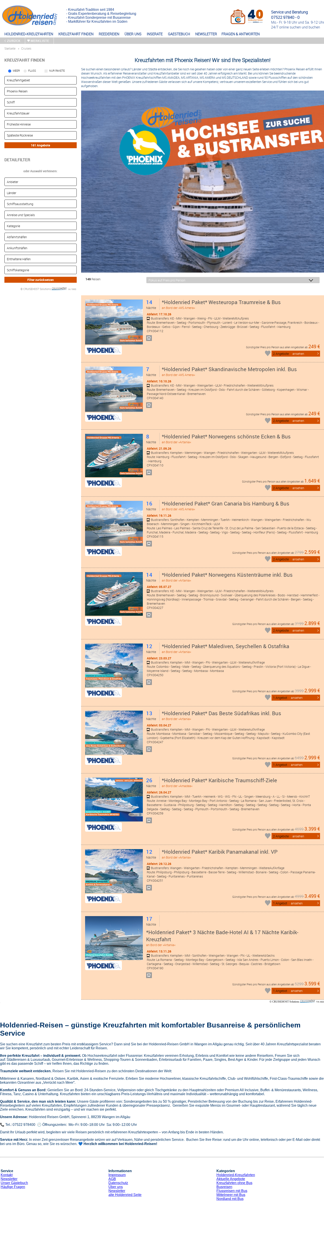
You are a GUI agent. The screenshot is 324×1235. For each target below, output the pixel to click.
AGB (112, 1179)
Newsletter (9, 1179)
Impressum (117, 1175)
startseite (9, 48)
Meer (16, 70)
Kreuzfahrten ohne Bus (234, 1183)
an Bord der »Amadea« (219, 782)
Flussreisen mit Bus (231, 1191)
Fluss (32, 70)
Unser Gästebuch (14, 1183)
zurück (13, 41)
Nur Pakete (57, 70)
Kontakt (7, 1175)
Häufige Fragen (13, 1187)
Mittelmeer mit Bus (230, 1195)
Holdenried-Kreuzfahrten (235, 1175)
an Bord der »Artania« (226, 438)
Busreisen (224, 1187)
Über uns (115, 1187)
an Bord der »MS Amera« (221, 304)
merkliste (40, 41)
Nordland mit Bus (230, 1199)
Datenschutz (118, 1183)
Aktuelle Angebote (230, 1179)
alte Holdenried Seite (125, 1195)
